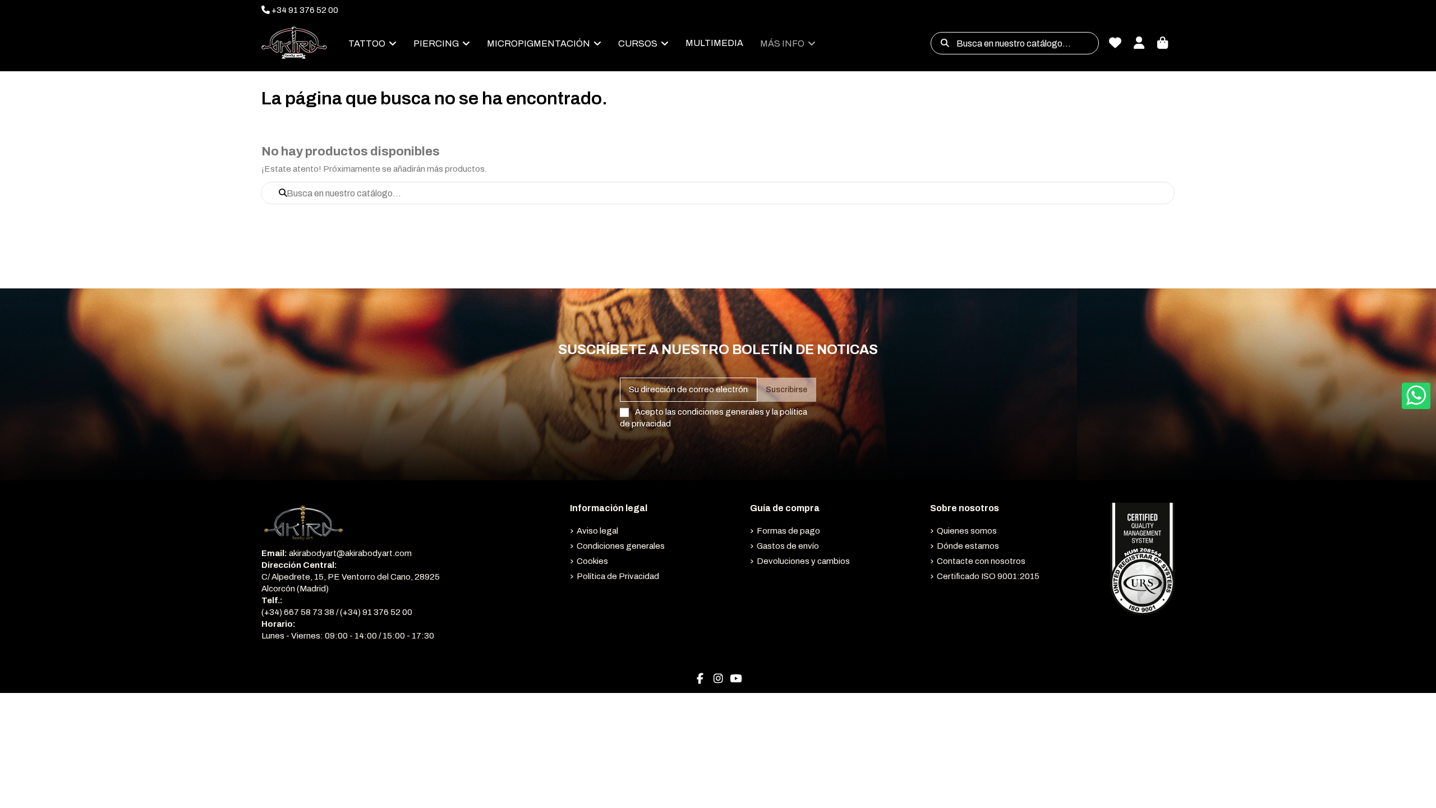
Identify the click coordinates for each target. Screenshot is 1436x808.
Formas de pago (788, 530)
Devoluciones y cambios (803, 561)
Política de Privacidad (618, 576)
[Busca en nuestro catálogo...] (945, 43)
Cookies (592, 561)
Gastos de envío (788, 545)
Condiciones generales (621, 545)
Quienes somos (967, 530)
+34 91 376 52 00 (304, 10)
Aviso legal (597, 530)
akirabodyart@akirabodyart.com (350, 553)
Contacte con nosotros (981, 561)
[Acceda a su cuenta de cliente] (1139, 43)
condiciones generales (721, 411)
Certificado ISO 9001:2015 (988, 576)
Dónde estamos (968, 545)
